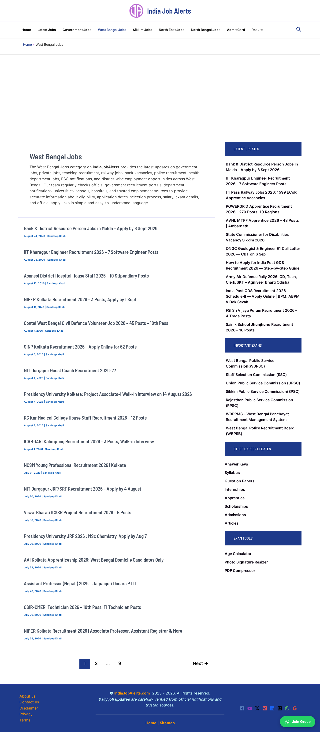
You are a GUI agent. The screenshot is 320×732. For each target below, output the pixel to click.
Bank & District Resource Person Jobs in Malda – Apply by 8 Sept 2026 (90, 228)
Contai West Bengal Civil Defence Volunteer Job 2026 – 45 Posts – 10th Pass (96, 323)
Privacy (26, 714)
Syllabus (232, 472)
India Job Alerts (169, 11)
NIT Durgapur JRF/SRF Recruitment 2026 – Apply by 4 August (82, 489)
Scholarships (236, 506)
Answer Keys (236, 464)
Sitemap (167, 723)
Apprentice (235, 498)
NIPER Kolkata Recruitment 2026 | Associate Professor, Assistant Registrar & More (103, 631)
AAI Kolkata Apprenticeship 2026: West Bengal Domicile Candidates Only (94, 560)
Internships (235, 489)
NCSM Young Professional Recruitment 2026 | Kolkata (75, 465)
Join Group (301, 722)
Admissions (235, 514)
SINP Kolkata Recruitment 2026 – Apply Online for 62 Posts (80, 346)
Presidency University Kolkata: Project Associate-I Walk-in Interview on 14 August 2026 (108, 394)
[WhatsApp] (287, 708)
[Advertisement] (160, 90)
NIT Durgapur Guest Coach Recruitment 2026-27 (70, 370)
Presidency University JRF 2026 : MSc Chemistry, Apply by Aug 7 (85, 536)
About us (27, 696)
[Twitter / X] (257, 708)
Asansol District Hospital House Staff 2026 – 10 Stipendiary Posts (86, 275)
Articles (231, 523)
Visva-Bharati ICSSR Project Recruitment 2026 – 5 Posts (77, 512)
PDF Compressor (240, 570)
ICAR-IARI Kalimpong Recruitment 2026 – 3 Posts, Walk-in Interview (89, 441)
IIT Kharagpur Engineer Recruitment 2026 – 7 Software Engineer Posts (91, 252)
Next (200, 663)
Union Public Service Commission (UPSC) (263, 383)
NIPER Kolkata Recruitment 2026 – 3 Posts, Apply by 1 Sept (80, 299)
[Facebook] (242, 708)
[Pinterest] (264, 708)
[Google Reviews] (294, 708)
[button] (299, 30)
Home (150, 723)
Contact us (29, 702)
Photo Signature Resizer (246, 562)
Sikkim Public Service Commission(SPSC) (263, 391)
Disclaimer (28, 708)
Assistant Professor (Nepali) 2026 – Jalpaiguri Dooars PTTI (80, 583)
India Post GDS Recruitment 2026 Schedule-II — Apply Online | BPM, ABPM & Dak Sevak (263, 296)
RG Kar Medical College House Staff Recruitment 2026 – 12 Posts (85, 417)
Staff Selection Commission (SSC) (256, 374)
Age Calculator (238, 553)
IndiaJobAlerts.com (132, 693)
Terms (24, 720)
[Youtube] (249, 708)
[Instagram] (279, 708)
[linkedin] (272, 708)
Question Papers (239, 481)
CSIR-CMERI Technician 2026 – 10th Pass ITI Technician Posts (82, 607)
